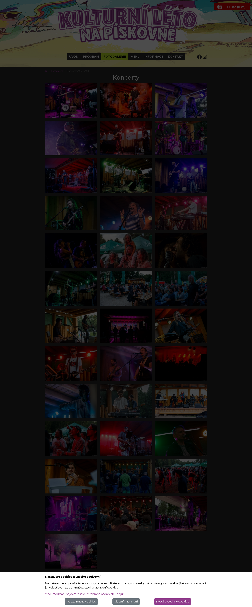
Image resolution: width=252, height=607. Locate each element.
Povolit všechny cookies (172, 601)
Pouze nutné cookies (81, 601)
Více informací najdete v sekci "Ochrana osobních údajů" (84, 594)
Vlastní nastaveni (126, 601)
